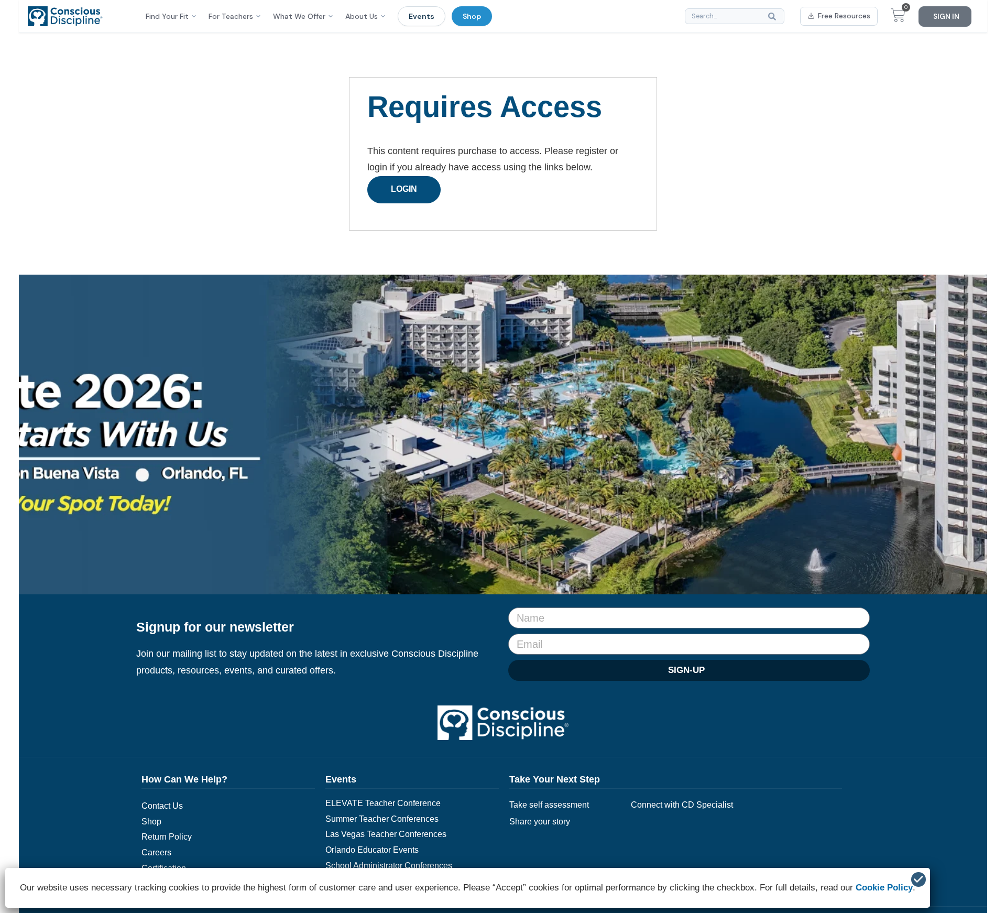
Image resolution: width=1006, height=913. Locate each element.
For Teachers (231, 16)
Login (404, 188)
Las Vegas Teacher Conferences (385, 834)
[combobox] (734, 16)
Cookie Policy (884, 888)
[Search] (774, 16)
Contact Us (162, 805)
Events (421, 16)
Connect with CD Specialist (682, 804)
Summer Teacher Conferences (382, 818)
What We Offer (299, 16)
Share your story (539, 821)
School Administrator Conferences (388, 865)
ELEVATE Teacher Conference (383, 803)
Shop (472, 16)
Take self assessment (549, 804)
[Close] (918, 879)
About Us (361, 16)
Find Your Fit (167, 16)
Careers (156, 852)
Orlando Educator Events (372, 849)
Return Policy (166, 836)
